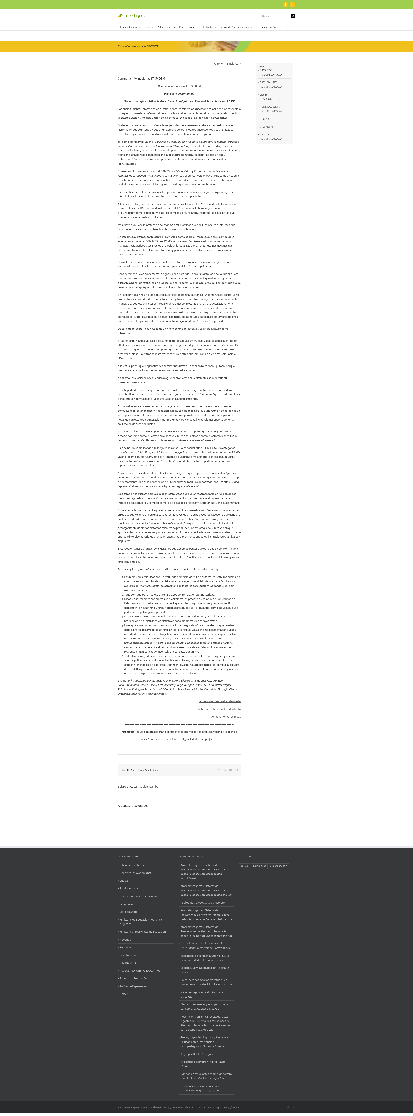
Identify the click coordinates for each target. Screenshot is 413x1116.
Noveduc (125, 939)
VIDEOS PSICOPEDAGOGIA (271, 136)
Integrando (126, 904)
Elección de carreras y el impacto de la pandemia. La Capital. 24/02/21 (204, 1006)
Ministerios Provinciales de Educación (143, 931)
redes (234, 669)
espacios (212, 616)
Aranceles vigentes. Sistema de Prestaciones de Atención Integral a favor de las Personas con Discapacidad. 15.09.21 (206, 931)
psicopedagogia (278, 865)
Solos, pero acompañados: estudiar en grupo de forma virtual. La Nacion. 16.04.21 (206, 982)
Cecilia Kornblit (149, 786)
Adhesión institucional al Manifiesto (219, 709)
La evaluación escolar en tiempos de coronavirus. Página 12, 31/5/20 (203, 1088)
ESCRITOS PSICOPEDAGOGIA (271, 72)
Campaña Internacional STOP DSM (179, 86)
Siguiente (232, 63)
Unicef (123, 994)
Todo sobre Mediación (133, 978)
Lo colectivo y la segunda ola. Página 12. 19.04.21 (205, 970)
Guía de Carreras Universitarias (138, 896)
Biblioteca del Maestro (133, 865)
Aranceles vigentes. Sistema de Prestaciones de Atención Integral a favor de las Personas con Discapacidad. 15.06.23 (207, 890)
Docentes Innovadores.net (135, 872)
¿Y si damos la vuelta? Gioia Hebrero (203, 902)
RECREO (265, 119)
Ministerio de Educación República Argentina (141, 922)
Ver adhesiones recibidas (226, 716)
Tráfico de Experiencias (134, 986)
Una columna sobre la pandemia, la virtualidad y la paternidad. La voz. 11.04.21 (206, 945)
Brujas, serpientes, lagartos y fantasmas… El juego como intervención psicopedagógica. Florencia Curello (205, 1042)
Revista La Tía (128, 962)
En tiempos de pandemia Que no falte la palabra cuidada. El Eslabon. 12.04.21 (205, 958)
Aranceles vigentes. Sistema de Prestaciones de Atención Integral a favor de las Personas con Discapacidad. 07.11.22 (206, 915)
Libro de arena (128, 911)
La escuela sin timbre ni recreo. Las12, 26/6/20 (203, 1064)
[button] (288, 26)
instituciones (259, 865)
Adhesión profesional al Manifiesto (220, 701)
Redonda (125, 947)
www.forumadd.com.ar (155, 739)
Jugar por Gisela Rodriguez (197, 1054)
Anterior (219, 63)
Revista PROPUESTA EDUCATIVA (140, 970)
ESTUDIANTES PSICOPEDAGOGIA (271, 84)
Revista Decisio (129, 955)
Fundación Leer (129, 888)
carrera (245, 865)
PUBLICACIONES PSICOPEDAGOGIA (271, 109)
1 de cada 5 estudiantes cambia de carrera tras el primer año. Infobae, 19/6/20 (206, 1076)
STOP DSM (266, 126)
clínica (173, 410)
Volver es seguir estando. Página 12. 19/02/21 (202, 994)
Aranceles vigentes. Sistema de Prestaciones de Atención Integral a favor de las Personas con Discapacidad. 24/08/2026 (205, 872)
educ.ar (124, 880)
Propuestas (373, 1077)
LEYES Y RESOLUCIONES (270, 97)
